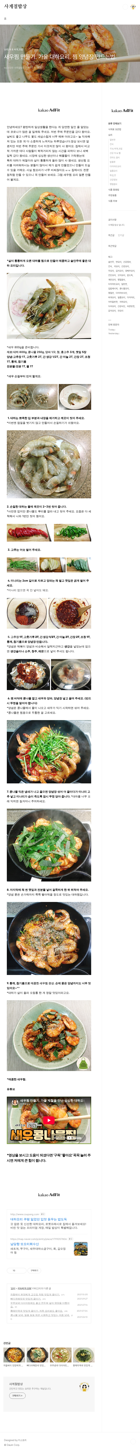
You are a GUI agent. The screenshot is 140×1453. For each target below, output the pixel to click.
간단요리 (112, 275)
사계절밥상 (15, 6)
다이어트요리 (115, 166)
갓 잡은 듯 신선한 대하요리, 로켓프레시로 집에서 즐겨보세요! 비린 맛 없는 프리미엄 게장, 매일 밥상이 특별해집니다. (48, 1225)
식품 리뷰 (112, 201)
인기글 (121, 235)
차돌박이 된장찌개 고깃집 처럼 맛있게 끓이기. (35, 1294)
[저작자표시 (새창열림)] (42, 1270)
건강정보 (113, 179)
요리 (13, 1288)
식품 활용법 (113, 189)
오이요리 (121, 275)
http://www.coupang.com (24, 1214)
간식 (112, 144)
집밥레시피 (113, 288)
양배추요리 (130, 271)
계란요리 (112, 279)
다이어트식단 (121, 293)
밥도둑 (130, 275)
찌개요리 (112, 297)
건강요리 (125, 266)
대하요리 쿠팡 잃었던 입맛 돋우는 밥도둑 (38, 1219)
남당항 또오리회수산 (24, 1244)
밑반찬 (112, 140)
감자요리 (112, 310)
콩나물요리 (124, 288)
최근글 (111, 235)
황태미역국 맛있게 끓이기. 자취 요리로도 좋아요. (36, 1310)
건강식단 (121, 306)
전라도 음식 (115, 157)
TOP (133, 1441)
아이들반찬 (113, 302)
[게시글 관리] (22, 1270)
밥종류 (112, 162)
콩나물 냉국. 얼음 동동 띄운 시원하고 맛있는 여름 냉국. (40, 1315)
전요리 (120, 310)
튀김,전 (113, 175)
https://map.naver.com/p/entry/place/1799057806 (38, 1239)
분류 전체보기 (114, 123)
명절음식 (113, 184)
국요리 (117, 266)
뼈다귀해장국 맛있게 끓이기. (25, 1298)
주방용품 (112, 195)
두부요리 (112, 306)
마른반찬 (131, 306)
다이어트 (131, 297)
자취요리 (123, 302)
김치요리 (119, 271)
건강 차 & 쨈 (115, 153)
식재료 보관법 (114, 129)
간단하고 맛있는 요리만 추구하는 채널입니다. (30, 1388)
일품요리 (113, 171)
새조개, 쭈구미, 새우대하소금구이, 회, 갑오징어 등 (38, 1250)
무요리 (111, 271)
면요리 (118, 262)
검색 (125, 6)
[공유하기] (18, 1270)
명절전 (111, 293)
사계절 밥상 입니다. (116, 225)
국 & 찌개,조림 (24, 1288)
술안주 (111, 262)
